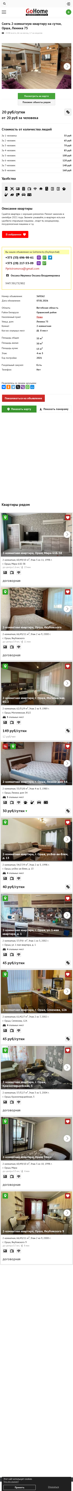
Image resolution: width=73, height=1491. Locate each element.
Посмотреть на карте (36, 96)
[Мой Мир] (32, 387)
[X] (18, 387)
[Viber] (23, 387)
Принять (19, 1487)
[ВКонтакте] (4, 387)
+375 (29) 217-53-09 (19, 263)
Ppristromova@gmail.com (22, 268)
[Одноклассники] (8, 387)
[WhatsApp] (27, 387)
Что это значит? (11, 1481)
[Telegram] (13, 387)
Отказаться (53, 1487)
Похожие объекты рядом (37, 102)
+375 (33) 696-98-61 (19, 257)
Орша (39, 317)
